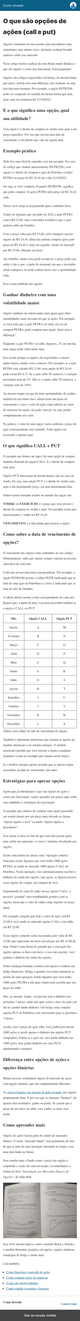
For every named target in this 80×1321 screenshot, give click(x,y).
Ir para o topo (69, 1303)
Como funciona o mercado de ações (28, 1272)
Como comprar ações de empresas (27, 1277)
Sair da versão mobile (40, 1315)
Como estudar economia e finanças (27, 1288)
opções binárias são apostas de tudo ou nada (34, 1092)
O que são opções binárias (22, 1283)
